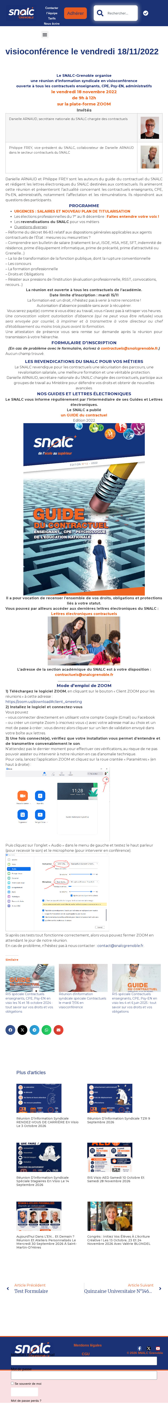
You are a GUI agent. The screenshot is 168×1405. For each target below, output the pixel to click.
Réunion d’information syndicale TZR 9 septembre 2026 (118, 1120)
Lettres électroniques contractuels (84, 614)
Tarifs (52, 18)
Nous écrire (52, 23)
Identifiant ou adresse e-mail (33, 1355)
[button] (45, 34)
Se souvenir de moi (27, 1383)
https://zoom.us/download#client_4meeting (43, 702)
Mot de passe (21, 1369)
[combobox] (116, 13)
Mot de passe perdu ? (26, 1400)
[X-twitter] (149, 1348)
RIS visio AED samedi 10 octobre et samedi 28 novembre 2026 (115, 1179)
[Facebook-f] (140, 1348)
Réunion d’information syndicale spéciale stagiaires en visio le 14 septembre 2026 (42, 1181)
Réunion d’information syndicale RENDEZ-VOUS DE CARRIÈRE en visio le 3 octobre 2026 (47, 1122)
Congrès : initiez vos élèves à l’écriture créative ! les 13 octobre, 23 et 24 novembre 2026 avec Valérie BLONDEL (118, 1240)
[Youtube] (158, 1348)
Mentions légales (88, 1345)
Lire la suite (23, 1132)
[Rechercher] (146, 13)
